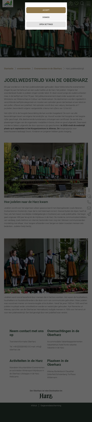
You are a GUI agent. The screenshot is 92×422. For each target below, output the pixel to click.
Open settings (46, 24)
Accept (46, 10)
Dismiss (46, 17)
